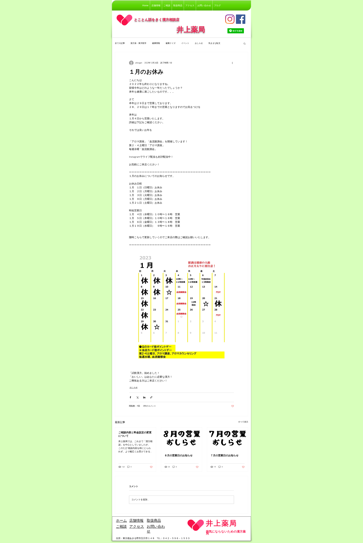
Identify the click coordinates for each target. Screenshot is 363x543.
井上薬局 (221, 523)
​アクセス (136, 527)
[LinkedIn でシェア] (144, 397)
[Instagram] (230, 19)
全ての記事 (120, 43)
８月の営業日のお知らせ (178, 455)
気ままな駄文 (214, 43)
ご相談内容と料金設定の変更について (135, 434)
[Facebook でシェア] (130, 397)
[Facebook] (240, 19)
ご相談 (121, 527)
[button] (244, 43)
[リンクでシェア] (151, 397)
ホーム (121, 521)
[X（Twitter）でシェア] (137, 397)
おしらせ (199, 43)
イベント (185, 43)
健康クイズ (171, 43)
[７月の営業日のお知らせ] (227, 438)
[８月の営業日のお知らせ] (181, 438)
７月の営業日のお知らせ (224, 455)
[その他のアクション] (232, 63)
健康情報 (156, 43)
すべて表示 (243, 422)
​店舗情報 (136, 521)
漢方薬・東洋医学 (138, 43)
